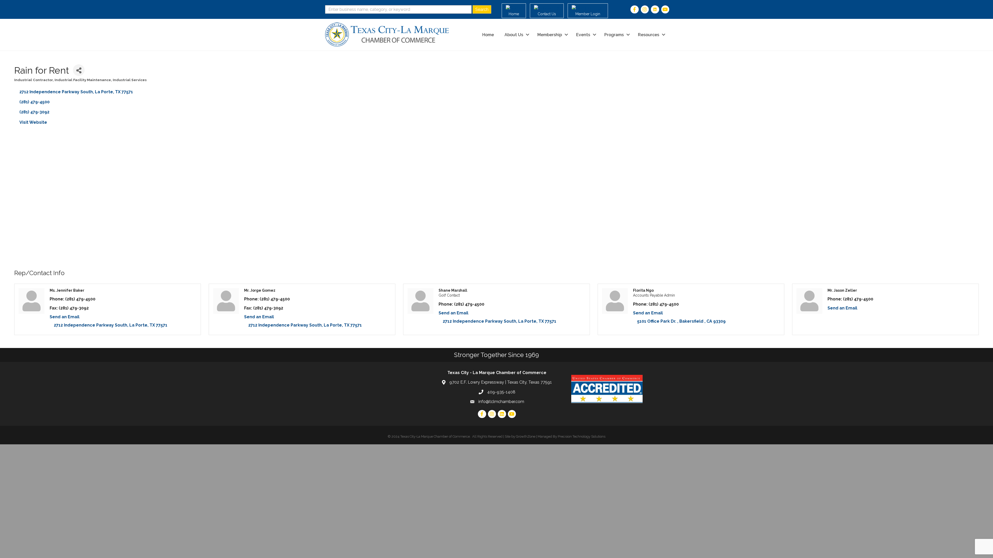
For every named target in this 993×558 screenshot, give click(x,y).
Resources (648, 34)
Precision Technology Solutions (581, 436)
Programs (614, 34)
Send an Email (64, 316)
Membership (549, 34)
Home (488, 34)
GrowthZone (525, 436)
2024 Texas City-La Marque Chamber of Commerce (431, 436)
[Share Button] (79, 70)
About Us (514, 34)
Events (583, 34)
